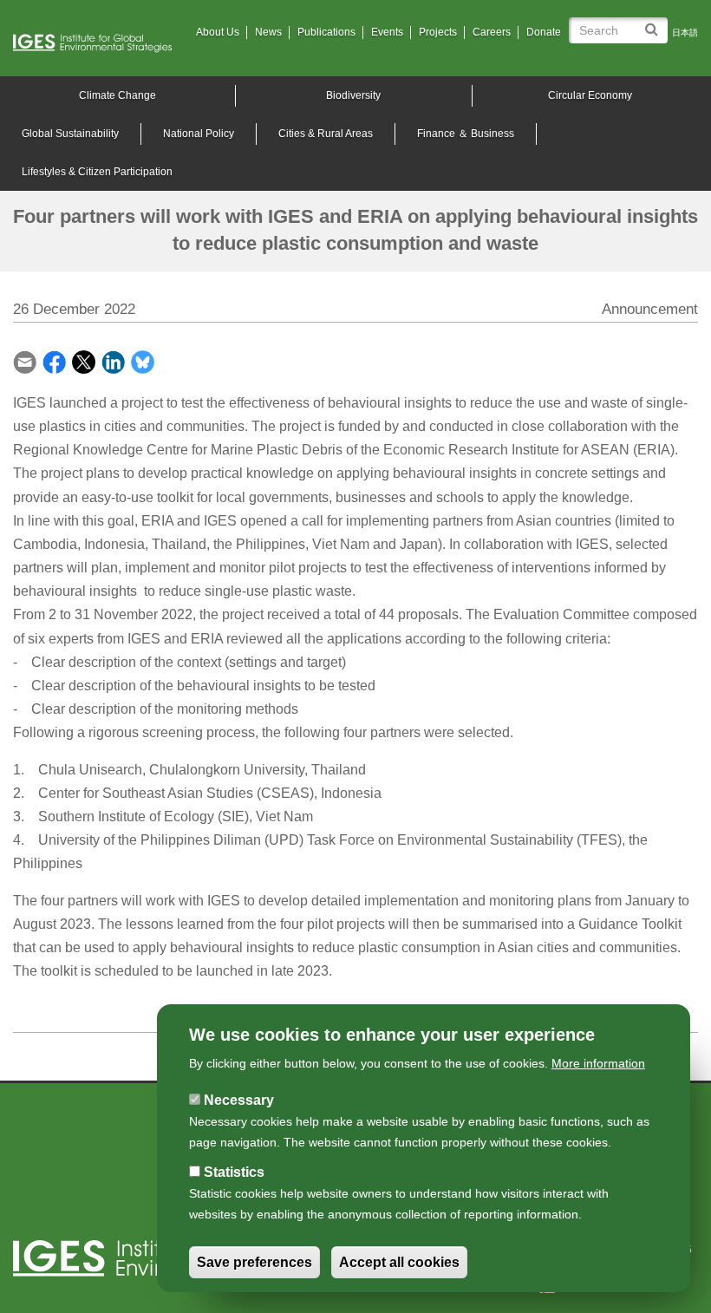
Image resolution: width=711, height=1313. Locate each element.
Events (387, 32)
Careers (492, 32)
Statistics (234, 1172)
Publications (326, 32)
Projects (438, 32)
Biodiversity (353, 95)
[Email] (24, 360)
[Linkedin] (113, 360)
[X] (83, 360)
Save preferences (254, 1262)
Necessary (239, 1100)
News (268, 32)
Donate (543, 32)
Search (654, 23)
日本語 (685, 32)
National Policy (198, 133)
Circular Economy (590, 95)
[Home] (99, 43)
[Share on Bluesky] (142, 360)
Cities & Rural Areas (325, 133)
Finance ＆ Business (465, 133)
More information (598, 1063)
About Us (217, 32)
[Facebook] (54, 360)
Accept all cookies (399, 1262)
